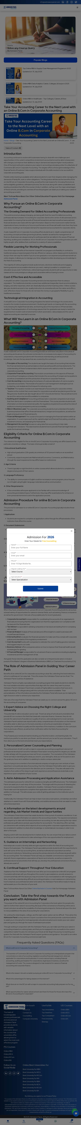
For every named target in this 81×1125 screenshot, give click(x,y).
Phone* (14, 561)
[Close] (71, 531)
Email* (13, 553)
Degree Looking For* (18, 569)
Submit (40, 588)
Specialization (16, 577)
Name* (13, 545)
